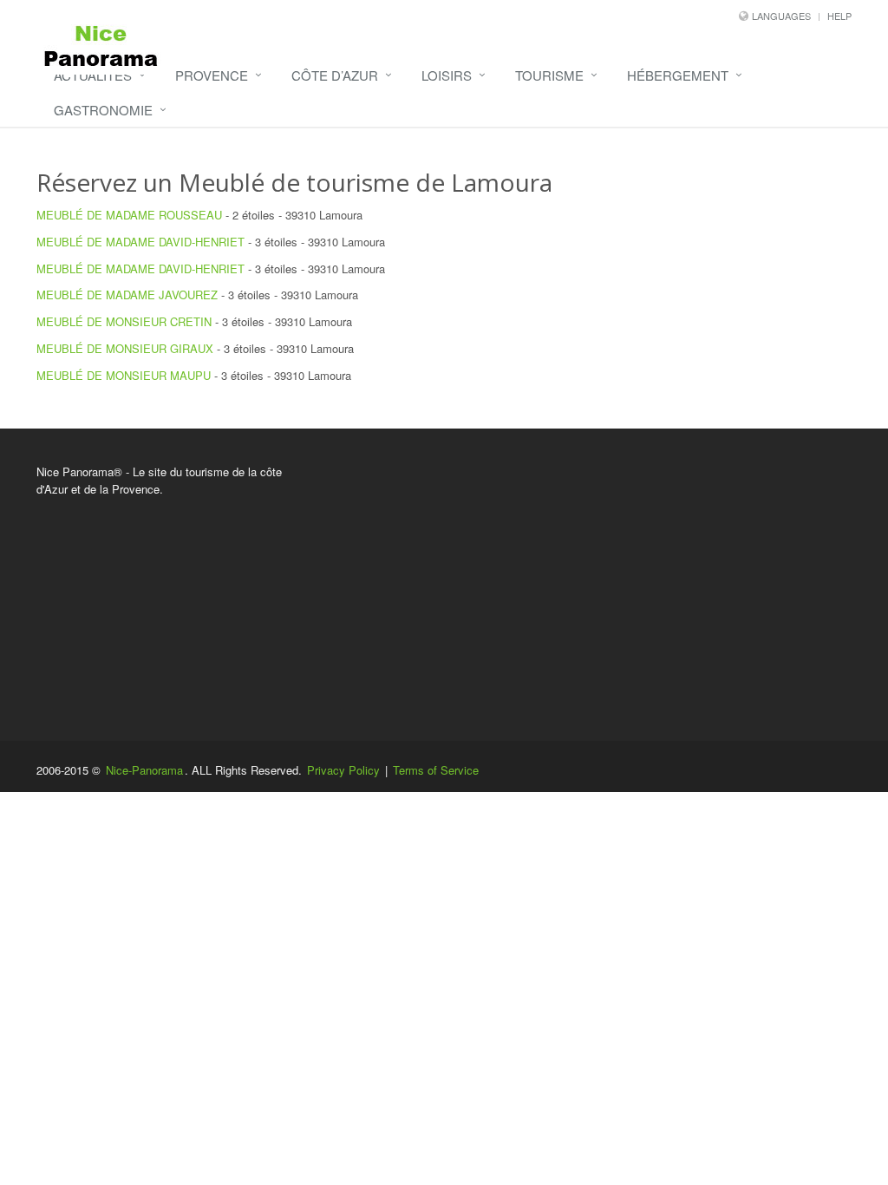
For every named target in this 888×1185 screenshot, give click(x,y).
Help (839, 16)
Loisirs (446, 75)
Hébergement (677, 75)
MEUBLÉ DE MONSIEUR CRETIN (124, 321)
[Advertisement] (584, 584)
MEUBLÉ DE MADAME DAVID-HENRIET (140, 241)
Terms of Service (436, 770)
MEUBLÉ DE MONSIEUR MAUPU (123, 375)
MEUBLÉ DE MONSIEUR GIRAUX (124, 348)
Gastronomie (103, 110)
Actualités (93, 75)
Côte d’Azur (334, 75)
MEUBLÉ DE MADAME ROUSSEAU (129, 214)
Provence (211, 75)
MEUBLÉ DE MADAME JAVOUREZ (127, 294)
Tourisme (549, 75)
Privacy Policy (343, 770)
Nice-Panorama (144, 770)
